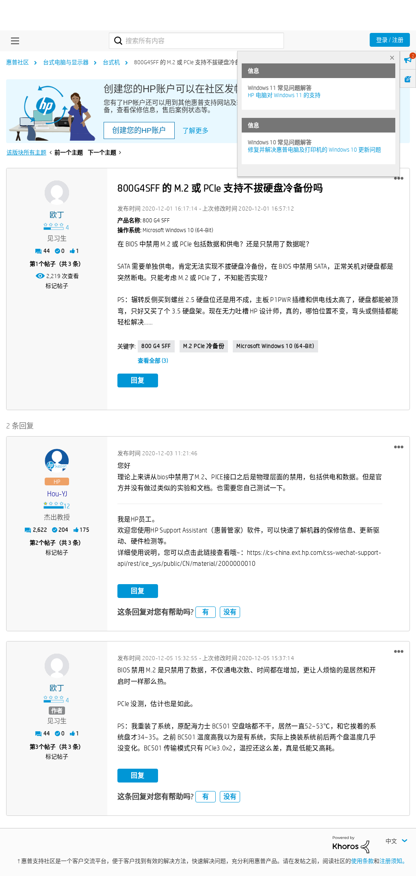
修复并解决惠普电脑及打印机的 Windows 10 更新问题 (314, 149)
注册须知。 (393, 861)
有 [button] (205, 612)
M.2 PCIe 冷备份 (203, 346)
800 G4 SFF (156, 346)
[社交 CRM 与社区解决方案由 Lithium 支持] (351, 844)
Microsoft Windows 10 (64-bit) (275, 346)
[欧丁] (57, 192)
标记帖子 (57, 285)
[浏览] (13, 40)
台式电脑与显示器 (66, 62)
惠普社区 (17, 62)
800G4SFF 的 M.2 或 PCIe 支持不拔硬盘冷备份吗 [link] (193, 62)
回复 (138, 380)
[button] (399, 178)
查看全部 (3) (153, 360)
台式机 (111, 62)
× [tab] (392, 57)
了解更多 (195, 130)
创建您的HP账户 (139, 130)
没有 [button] (229, 612)
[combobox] (196, 41)
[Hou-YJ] (57, 461)
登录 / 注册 (389, 39)
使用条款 (362, 861)
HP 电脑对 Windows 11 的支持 (284, 95)
